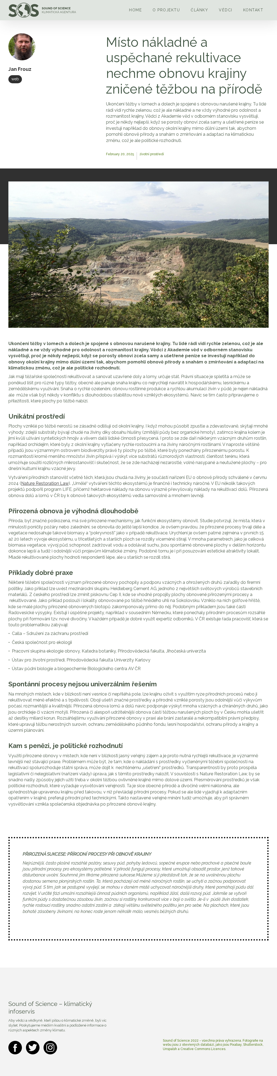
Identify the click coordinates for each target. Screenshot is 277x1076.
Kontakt (253, 10)
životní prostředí (152, 154)
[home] (42, 10)
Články (199, 10)
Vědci (225, 10)
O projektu (166, 10)
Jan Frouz (19, 69)
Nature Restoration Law (45, 483)
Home (135, 10)
